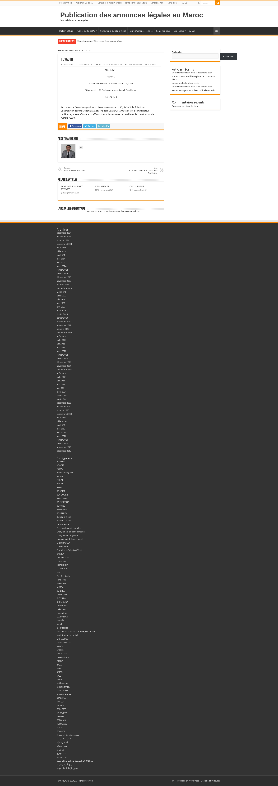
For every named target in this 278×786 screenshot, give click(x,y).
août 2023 (61, 292)
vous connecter (105, 211)
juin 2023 (61, 299)
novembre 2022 (64, 325)
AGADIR (60, 465)
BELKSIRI (61, 491)
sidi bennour (62, 683)
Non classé (62, 653)
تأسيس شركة (63, 742)
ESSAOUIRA (62, 568)
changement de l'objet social (70, 539)
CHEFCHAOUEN (63, 543)
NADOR (60, 646)
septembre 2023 (64, 288)
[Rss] (198, 3)
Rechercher (177, 52)
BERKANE (61, 506)
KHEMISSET (62, 594)
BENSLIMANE (63, 502)
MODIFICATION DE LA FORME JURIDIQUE (76, 631)
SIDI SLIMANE (64, 687)
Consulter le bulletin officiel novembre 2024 (192, 86)
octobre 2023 (63, 284)
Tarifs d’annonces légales (136, 3)
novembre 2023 (64, 281)
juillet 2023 (61, 296)
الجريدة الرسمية (64, 738)
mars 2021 (61, 392)
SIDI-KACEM (62, 690)
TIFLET (60, 727)
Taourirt (60, 705)
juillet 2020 (61, 421)
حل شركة (61, 750)
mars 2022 (61, 351)
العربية (184, 3)
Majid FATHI (68, 65)
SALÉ (59, 676)
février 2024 (62, 270)
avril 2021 (61, 388)
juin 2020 (61, 425)
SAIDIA (60, 672)
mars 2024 (61, 266)
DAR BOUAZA (63, 557)
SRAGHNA (61, 698)
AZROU (60, 487)
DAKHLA (60, 554)
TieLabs (216, 781)
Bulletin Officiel (65, 3)
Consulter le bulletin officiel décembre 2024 (192, 72)
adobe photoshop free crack (185, 83)
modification (116, 65)
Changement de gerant (67, 535)
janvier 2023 (62, 318)
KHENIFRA (61, 598)
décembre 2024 (64, 233)
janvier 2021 (62, 399)
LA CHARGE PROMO (74, 169)
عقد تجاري (61, 753)
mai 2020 (61, 429)
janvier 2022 (62, 358)
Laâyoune (61, 609)
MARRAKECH (62, 617)
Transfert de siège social (68, 735)
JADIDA (60, 587)
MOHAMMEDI (63, 639)
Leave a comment (135, 65)
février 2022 (62, 355)
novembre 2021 (64, 366)
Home (63, 50)
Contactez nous (157, 3)
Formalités (61, 580)
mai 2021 (61, 384)
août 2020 (61, 417)
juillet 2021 (61, 377)
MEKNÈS (60, 620)
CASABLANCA (73, 50)
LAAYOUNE (62, 605)
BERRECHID (62, 509)
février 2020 (62, 440)
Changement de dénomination (71, 532)
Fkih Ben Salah (63, 576)
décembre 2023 (64, 277)
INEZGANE (61, 583)
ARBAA (60, 476)
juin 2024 (61, 255)
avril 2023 (61, 307)
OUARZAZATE (63, 657)
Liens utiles (172, 3)
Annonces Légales (65, 472)
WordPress (194, 781)
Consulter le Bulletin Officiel (109, 3)
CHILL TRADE (137, 186)
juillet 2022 (61, 340)
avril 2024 (61, 262)
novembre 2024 (64, 236)
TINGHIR (61, 731)
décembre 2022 (64, 321)
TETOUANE (62, 724)
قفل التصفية (62, 757)
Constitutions (63, 546)
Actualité (61, 461)
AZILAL (60, 480)
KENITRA (61, 591)
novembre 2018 (64, 447)
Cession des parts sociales (69, 528)
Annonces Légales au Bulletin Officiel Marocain (193, 90)
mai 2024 (61, 259)
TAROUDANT (63, 713)
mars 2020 (61, 436)
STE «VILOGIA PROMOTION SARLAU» (143, 170)
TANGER (60, 702)
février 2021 (62, 395)
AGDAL (60, 469)
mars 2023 (61, 310)
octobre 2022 (63, 329)
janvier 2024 (62, 273)
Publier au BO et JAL (84, 3)
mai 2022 (61, 347)
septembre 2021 (64, 369)
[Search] (217, 2)
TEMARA (61, 716)
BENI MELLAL (63, 498)
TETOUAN (61, 720)
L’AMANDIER (102, 186)
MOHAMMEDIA (64, 642)
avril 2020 (61, 432)
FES (58, 572)
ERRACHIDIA (62, 565)
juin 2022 (61, 344)
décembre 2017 (64, 451)
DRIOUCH (61, 561)
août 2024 (61, 247)
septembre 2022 (64, 332)
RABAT (60, 665)
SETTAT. (60, 679)
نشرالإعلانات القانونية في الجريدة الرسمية (75, 761)
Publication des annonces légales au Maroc (131, 15)
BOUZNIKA (62, 513)
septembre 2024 (64, 244)
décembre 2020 (64, 403)
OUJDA (60, 661)
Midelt (59, 624)
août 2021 (61, 373)
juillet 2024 (61, 251)
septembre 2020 (64, 414)
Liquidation (62, 613)
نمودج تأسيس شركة (65, 764)
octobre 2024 (63, 240)
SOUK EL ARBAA (64, 694)
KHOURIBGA (62, 602)
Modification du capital (67, 635)
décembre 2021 (64, 362)
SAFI (59, 668)
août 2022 (61, 336)
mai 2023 (61, 303)
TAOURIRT (62, 709)
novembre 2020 (64, 406)
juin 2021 (61, 381)
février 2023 (62, 314)
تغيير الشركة (62, 746)
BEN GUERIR (62, 495)
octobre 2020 (63, 410)
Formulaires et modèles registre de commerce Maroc (99, 41)
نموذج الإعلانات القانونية (67, 768)
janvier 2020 (62, 443)
